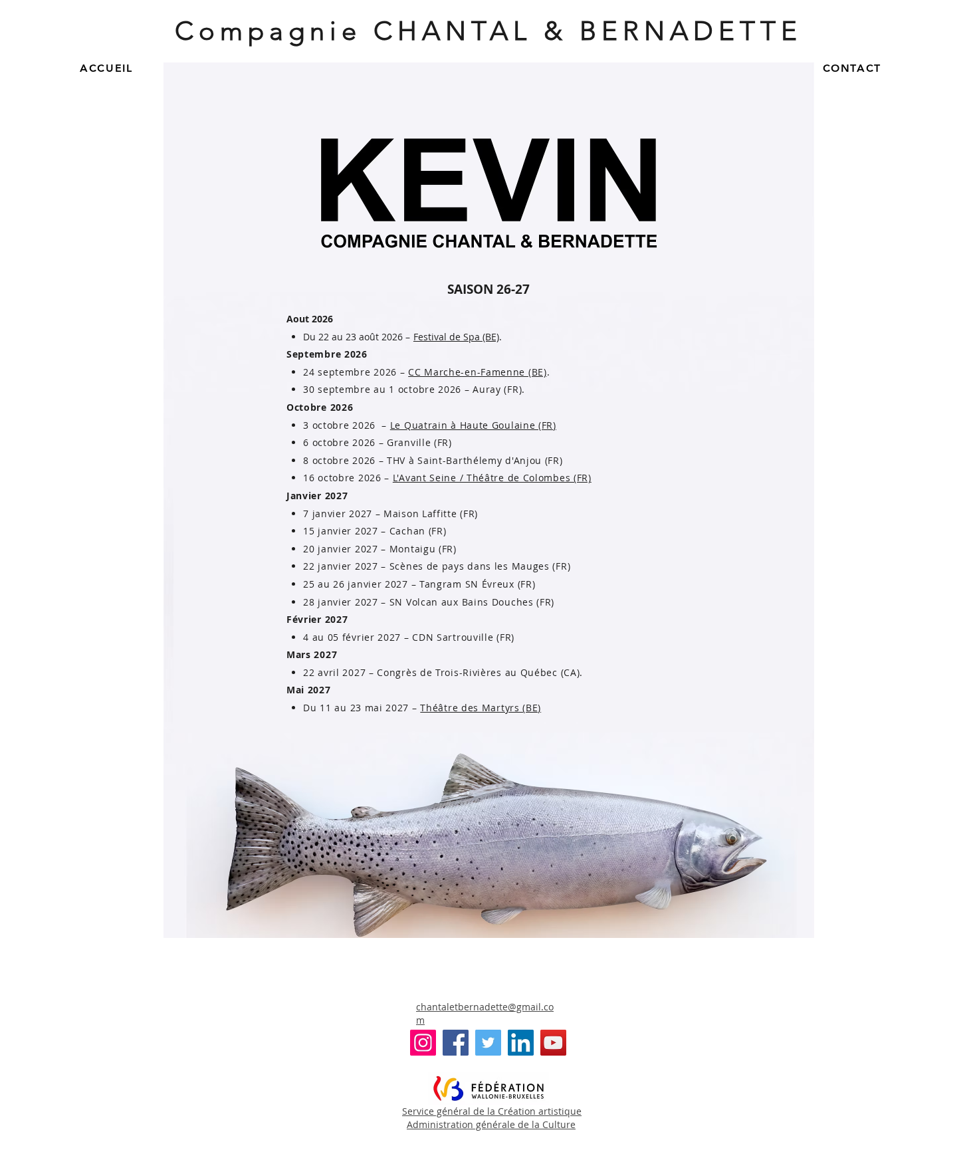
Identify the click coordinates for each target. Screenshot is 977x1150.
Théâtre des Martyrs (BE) (480, 707)
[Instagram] (423, 1043)
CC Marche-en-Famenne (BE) (477, 372)
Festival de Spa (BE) (456, 336)
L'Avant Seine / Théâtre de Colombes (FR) (492, 477)
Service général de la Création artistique (492, 1111)
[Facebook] (456, 1043)
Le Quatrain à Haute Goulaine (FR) (473, 425)
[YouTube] (553, 1043)
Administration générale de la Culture (491, 1124)
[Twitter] (488, 1043)
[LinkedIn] (521, 1043)
